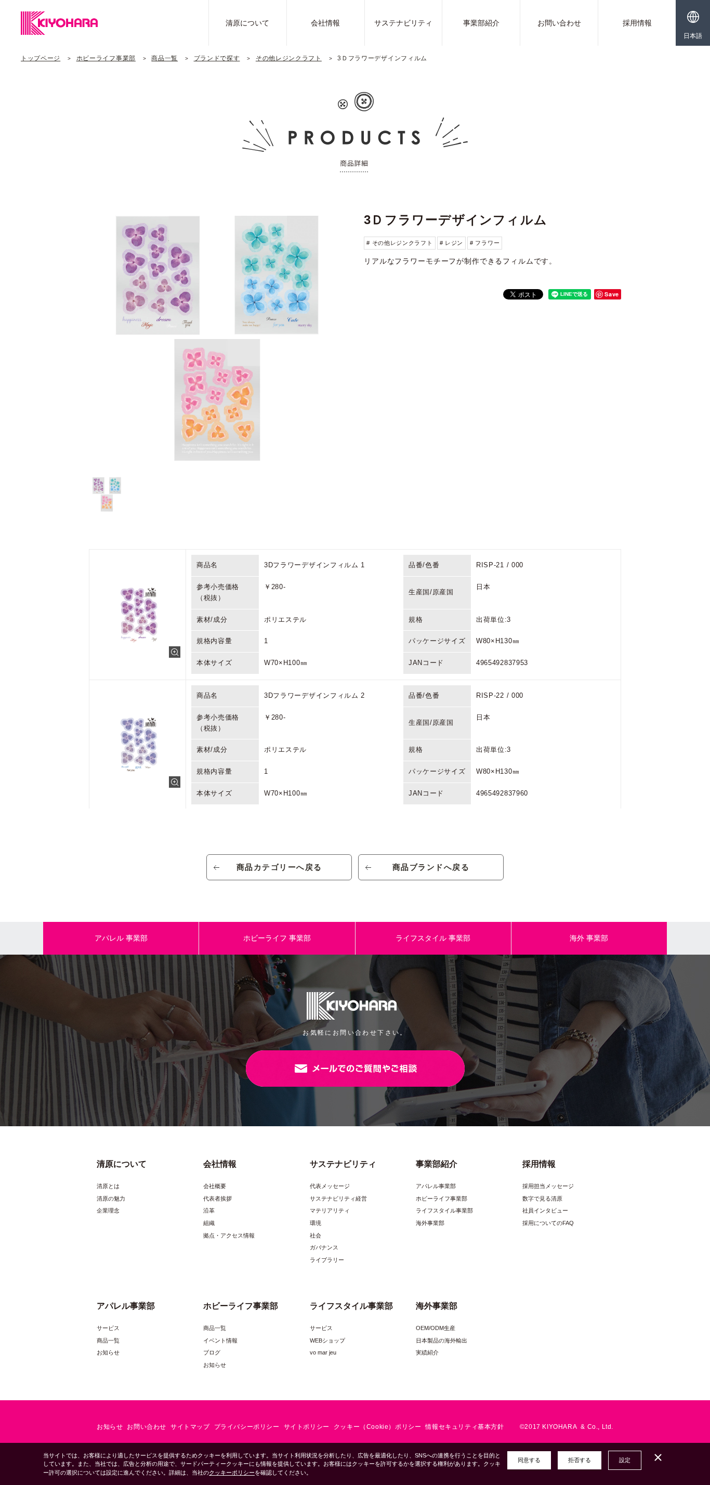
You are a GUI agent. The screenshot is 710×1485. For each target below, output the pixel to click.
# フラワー (484, 243)
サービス (108, 1328)
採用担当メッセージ (548, 1186)
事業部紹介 (481, 23)
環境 (315, 1223)
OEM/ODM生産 (435, 1328)
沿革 (209, 1210)
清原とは (108, 1186)
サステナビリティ (403, 23)
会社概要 (214, 1186)
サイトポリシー (307, 1426)
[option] (217, 337)
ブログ (211, 1352)
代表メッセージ (330, 1186)
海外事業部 (430, 1223)
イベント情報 (220, 1340)
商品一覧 (164, 58)
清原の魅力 (111, 1198)
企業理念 (108, 1210)
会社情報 (325, 23)
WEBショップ (327, 1340)
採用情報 (637, 23)
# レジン (452, 243)
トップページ (40, 58)
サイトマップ (190, 1426)
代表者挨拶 (217, 1198)
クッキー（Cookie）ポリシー (378, 1426)
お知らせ (108, 1352)
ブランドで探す (217, 58)
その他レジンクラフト (289, 58)
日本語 (692, 36)
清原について (247, 23)
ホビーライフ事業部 (106, 58)
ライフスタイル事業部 (444, 1210)
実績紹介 (427, 1352)
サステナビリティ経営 (338, 1198)
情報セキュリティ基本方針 (464, 1426)
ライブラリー (327, 1260)
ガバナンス (324, 1247)
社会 (315, 1235)
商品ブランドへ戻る (431, 867)
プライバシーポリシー (247, 1426)
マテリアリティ (330, 1210)
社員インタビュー (545, 1210)
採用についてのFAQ (548, 1223)
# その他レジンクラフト (399, 243)
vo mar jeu (323, 1352)
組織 (209, 1223)
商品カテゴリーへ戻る (279, 867)
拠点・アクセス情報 (229, 1235)
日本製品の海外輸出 (441, 1340)
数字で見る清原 (542, 1198)
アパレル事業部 (436, 1186)
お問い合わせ (559, 23)
